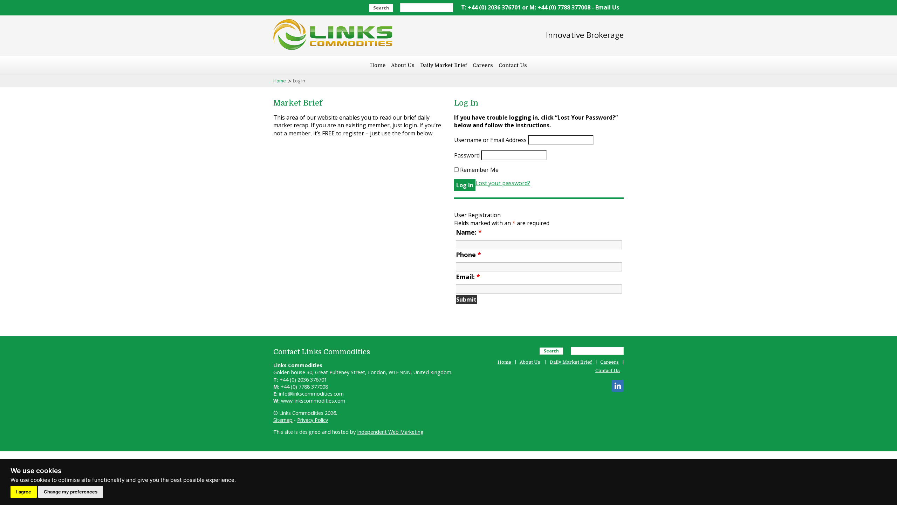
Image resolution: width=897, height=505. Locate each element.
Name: (469, 232)
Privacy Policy (312, 420)
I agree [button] (23, 491)
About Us (403, 65)
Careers (483, 65)
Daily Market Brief (443, 65)
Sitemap (283, 420)
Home (377, 65)
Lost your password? (502, 183)
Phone (468, 254)
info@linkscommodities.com (311, 393)
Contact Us (513, 65)
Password (467, 155)
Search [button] (381, 8)
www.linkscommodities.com (313, 400)
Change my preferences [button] (70, 491)
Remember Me (479, 170)
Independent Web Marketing (390, 432)
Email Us (607, 7)
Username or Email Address (490, 140)
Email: (468, 276)
